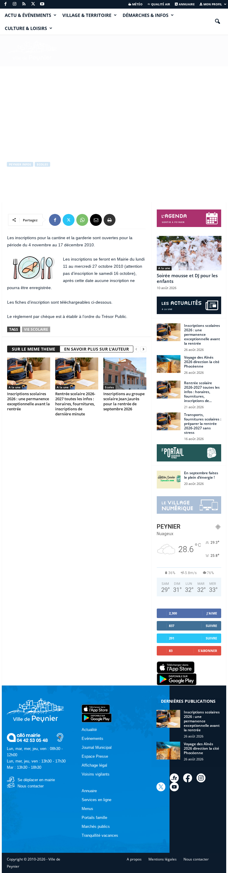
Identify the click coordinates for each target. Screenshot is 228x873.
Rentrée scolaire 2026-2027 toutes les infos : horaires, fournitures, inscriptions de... (202, 391)
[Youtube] (42, 4)
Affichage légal (94, 765)
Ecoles (42, 164)
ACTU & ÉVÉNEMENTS (28, 15)
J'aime (212, 613)
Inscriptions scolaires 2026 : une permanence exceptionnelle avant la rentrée (28, 401)
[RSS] (23, 4)
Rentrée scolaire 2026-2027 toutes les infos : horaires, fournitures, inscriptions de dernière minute (75, 404)
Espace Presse (95, 756)
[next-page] (143, 349)
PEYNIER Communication (33, 189)
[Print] (109, 220)
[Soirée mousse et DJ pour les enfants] (189, 253)
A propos (134, 859)
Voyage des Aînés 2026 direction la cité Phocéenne (201, 362)
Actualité (89, 729)
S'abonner (207, 650)
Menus (87, 808)
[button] (217, 21)
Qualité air (160, 4)
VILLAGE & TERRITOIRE (86, 15)
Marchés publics (96, 826)
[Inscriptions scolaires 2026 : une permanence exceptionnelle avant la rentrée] (28, 373)
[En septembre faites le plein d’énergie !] (168, 479)
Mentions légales (162, 859)
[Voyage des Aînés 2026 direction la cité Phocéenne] (168, 364)
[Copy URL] (123, 220)
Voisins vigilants (96, 774)
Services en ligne (96, 800)
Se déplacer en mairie (36, 780)
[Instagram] (14, 4)
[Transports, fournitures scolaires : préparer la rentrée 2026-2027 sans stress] (168, 421)
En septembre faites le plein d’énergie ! (201, 475)
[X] (33, 4)
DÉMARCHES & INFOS (145, 15)
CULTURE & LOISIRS (26, 28)
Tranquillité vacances (100, 835)
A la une (14, 387)
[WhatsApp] (82, 220)
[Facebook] (5, 4)
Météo (136, 4)
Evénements (92, 738)
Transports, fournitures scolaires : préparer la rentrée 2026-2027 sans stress (202, 423)
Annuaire (186, 4)
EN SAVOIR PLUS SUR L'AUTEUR (96, 349)
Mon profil (212, 4)
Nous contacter (31, 786)
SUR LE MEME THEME (33, 349)
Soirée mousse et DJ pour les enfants (187, 278)
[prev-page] (136, 349)
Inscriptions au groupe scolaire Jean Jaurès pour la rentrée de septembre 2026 (124, 401)
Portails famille (94, 817)
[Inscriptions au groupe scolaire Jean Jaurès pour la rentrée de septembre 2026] (124, 373)
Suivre (211, 625)
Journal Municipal (97, 747)
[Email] (96, 220)
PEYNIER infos (20, 164)
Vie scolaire (36, 329)
